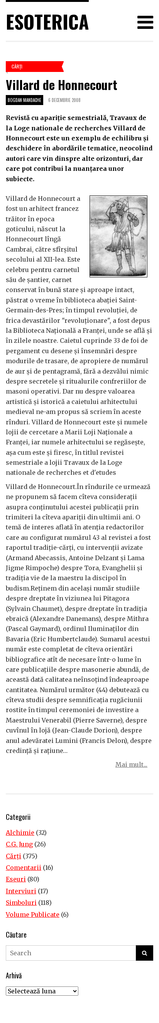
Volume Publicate (32, 914)
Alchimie (20, 832)
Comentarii (23, 867)
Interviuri (21, 891)
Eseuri (16, 879)
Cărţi (17, 66)
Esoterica (47, 21)
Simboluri (21, 902)
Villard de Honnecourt (61, 84)
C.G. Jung (19, 844)
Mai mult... (131, 764)
